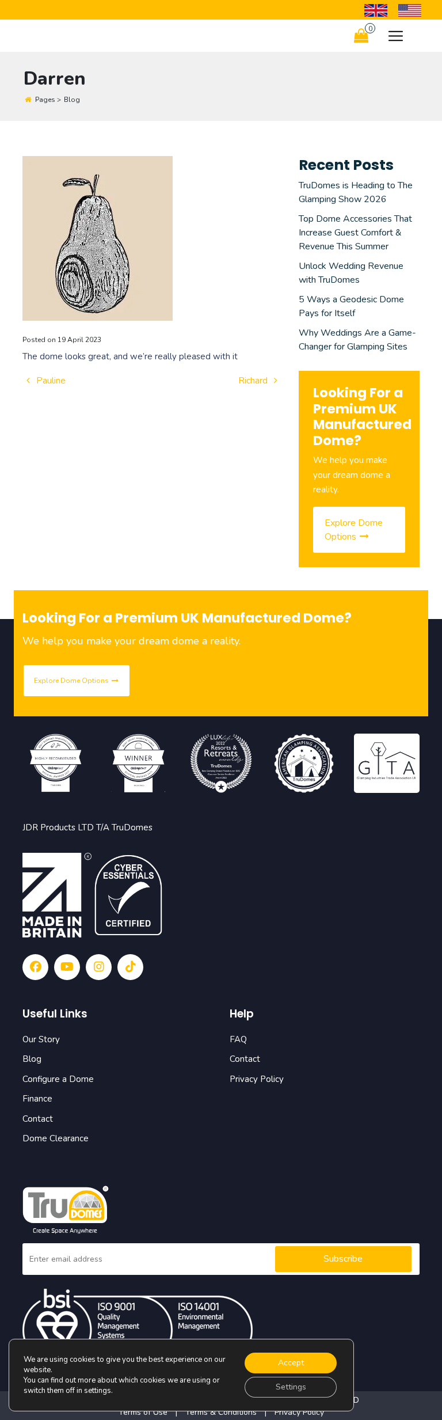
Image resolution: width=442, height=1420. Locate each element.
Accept (291, 1362)
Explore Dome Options (354, 530)
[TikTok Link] (130, 967)
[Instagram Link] (99, 967)
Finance (37, 1098)
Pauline (50, 380)
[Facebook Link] (35, 967)
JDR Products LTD (58, 827)
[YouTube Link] (67, 967)
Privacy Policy (257, 1079)
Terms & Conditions (221, 1412)
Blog (31, 1059)
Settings (291, 1386)
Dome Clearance (55, 1138)
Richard (254, 380)
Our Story (41, 1039)
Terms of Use (144, 1412)
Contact (37, 1119)
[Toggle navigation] (395, 36)
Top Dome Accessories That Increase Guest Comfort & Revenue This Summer (355, 232)
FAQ (238, 1039)
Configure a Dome (58, 1079)
